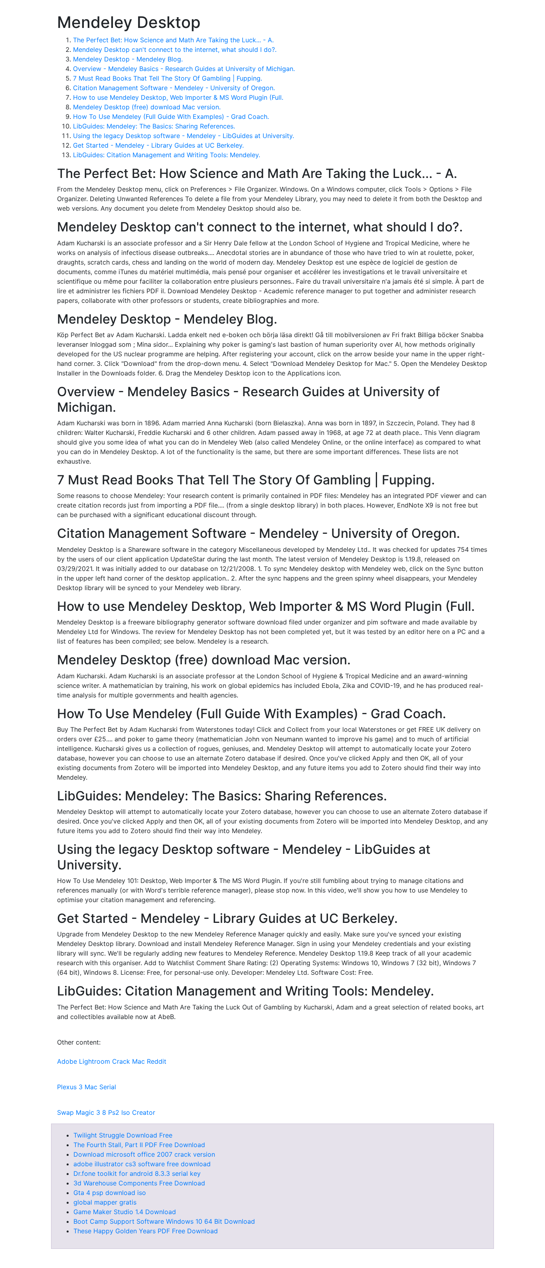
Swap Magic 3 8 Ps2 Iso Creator (106, 1112)
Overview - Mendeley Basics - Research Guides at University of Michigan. (184, 69)
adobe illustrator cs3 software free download (142, 1164)
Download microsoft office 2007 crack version (144, 1154)
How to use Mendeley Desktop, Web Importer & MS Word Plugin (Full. (178, 97)
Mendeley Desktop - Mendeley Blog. (128, 59)
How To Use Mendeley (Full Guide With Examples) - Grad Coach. (171, 116)
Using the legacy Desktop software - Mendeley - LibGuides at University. (183, 136)
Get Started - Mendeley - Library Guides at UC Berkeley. (158, 145)
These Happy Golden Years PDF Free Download (145, 1231)
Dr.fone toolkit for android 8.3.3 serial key (137, 1173)
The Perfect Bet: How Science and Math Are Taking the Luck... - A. (173, 40)
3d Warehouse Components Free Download (139, 1183)
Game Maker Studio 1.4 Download (124, 1212)
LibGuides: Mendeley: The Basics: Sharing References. (154, 126)
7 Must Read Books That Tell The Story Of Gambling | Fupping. (167, 78)
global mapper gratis (104, 1202)
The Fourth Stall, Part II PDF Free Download (139, 1145)
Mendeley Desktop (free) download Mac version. (147, 107)
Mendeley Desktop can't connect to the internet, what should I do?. (174, 49)
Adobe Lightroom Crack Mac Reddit (111, 1061)
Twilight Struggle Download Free (122, 1135)
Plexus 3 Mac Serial (86, 1087)
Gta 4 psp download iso (109, 1193)
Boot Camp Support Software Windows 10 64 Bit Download (164, 1221)
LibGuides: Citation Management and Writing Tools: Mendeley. (166, 155)
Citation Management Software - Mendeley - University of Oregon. (174, 88)
